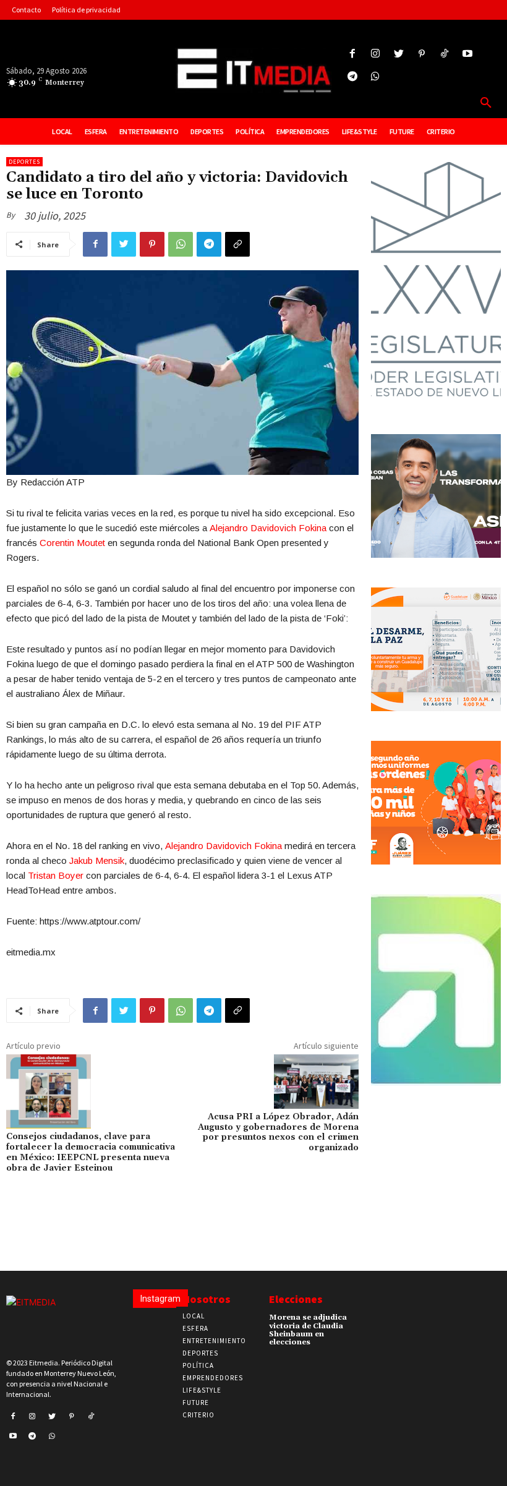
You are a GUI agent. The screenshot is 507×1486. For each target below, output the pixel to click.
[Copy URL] (237, 244)
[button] (486, 103)
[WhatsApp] (180, 244)
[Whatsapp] (375, 77)
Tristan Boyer (55, 875)
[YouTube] (467, 54)
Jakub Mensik (96, 860)
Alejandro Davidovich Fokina (268, 528)
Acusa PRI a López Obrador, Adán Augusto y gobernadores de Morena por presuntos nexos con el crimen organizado (278, 1132)
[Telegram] (352, 77)
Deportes (24, 162)
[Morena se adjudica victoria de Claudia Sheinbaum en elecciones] (363, 1321)
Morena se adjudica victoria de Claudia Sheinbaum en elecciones (308, 1330)
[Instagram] (375, 54)
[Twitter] (398, 54)
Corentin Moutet (72, 542)
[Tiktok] (444, 54)
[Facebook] (352, 54)
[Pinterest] (421, 54)
